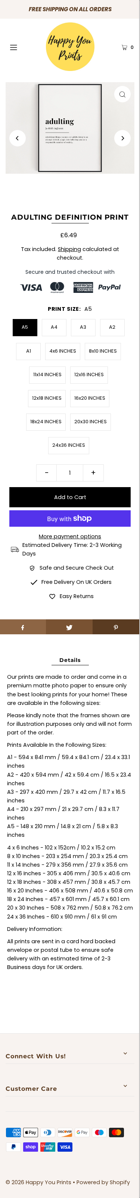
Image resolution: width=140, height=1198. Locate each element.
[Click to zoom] (122, 94)
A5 (25, 327)
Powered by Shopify (103, 1182)
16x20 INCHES (89, 398)
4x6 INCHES (62, 351)
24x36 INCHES (68, 445)
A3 (83, 327)
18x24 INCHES (46, 421)
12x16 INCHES (89, 374)
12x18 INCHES (47, 398)
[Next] (122, 138)
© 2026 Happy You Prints (38, 1182)
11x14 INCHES (47, 374)
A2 (112, 327)
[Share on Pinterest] (116, 626)
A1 (28, 351)
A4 (54, 327)
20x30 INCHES (90, 421)
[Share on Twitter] (69, 626)
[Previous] (17, 138)
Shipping (69, 249)
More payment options (70, 536)
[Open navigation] (22, 47)
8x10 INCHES (103, 351)
